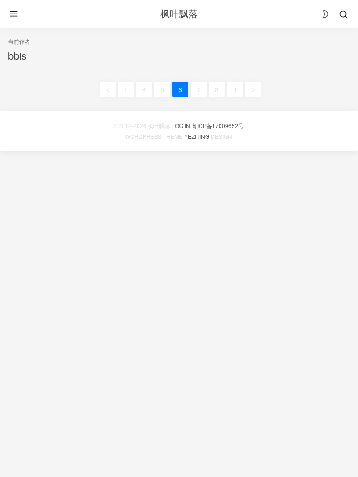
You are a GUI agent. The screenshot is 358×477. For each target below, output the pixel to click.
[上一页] (108, 89)
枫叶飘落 (179, 13)
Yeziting (196, 136)
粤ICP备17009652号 (218, 125)
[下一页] (253, 89)
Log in (181, 125)
